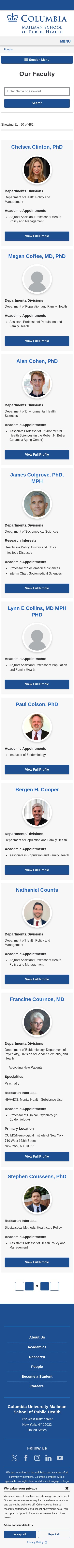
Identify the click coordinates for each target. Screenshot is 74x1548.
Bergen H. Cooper (37, 790)
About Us (37, 1337)
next (44, 1286)
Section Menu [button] (39, 59)
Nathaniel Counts (37, 890)
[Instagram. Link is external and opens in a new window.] (37, 1458)
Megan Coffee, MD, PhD (37, 256)
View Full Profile (37, 236)
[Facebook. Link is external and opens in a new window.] (26, 1458)
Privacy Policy (35, 1542)
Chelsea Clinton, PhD (37, 147)
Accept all (20, 1534)
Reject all (54, 1534)
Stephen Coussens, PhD (37, 1176)
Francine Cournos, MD (37, 999)
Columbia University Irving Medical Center (37, 5)
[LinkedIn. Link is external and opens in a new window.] (48, 1458)
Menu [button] (65, 41)
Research (37, 1357)
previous (29, 1286)
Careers (37, 1386)
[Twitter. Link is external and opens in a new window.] (14, 1458)
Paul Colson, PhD (37, 704)
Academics (37, 1347)
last (54, 1286)
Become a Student (37, 1376)
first (19, 1286)
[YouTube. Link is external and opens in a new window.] (60, 1458)
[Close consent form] (67, 1488)
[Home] (37, 23)
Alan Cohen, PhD (37, 361)
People (8, 49)
